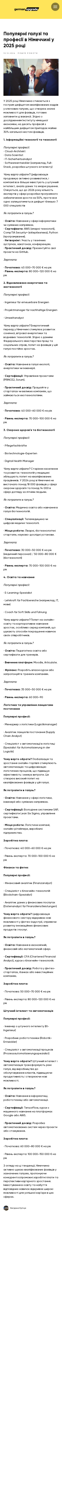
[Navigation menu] (55, 7)
